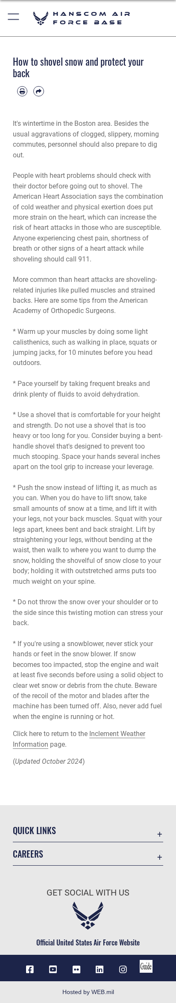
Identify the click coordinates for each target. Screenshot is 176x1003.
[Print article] (22, 91)
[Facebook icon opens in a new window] (29, 969)
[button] (14, 18)
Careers (28, 854)
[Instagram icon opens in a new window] (123, 969)
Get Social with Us (88, 893)
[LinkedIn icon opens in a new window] (99, 969)
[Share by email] (38, 91)
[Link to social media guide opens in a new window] (146, 966)
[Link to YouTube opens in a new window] (53, 969)
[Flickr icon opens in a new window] (76, 969)
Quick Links (34, 830)
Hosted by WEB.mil (88, 992)
